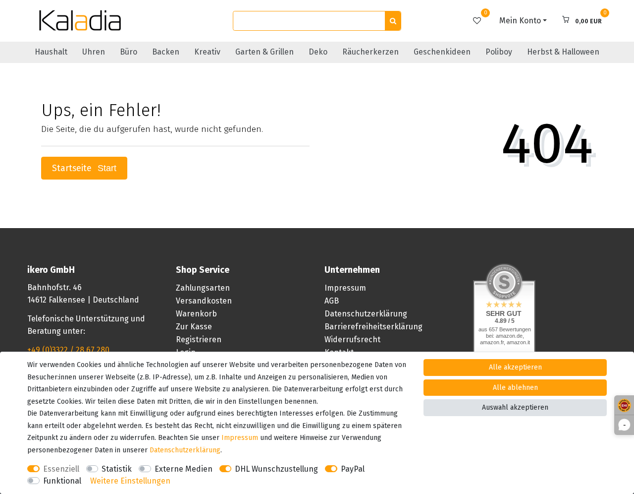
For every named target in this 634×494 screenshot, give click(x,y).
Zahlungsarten (203, 288)
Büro (128, 52)
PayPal (353, 469)
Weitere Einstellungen (130, 481)
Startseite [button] (73, 168)
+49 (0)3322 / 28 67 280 (68, 350)
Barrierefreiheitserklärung (373, 326)
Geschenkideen (442, 52)
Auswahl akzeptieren (515, 407)
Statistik (117, 469)
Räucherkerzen (370, 52)
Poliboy (498, 52)
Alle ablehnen (515, 387)
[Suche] (393, 21)
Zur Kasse (194, 326)
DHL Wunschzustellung (276, 469)
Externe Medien (183, 469)
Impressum (345, 288)
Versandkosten (204, 301)
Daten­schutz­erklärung (185, 450)
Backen (165, 52)
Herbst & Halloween (563, 52)
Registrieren (198, 339)
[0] (477, 20)
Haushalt (51, 52)
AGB (331, 301)
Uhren (93, 52)
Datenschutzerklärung (365, 313)
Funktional (62, 481)
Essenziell (61, 469)
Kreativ (207, 52)
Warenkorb (196, 313)
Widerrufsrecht (352, 339)
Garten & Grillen (264, 52)
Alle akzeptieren (515, 367)
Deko (318, 52)
